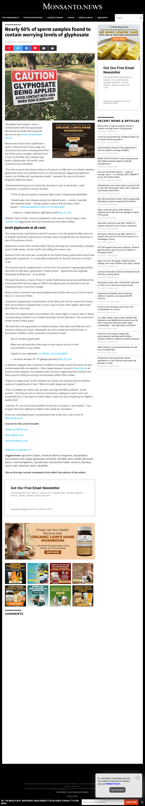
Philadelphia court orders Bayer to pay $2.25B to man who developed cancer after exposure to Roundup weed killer (118, 188)
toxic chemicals (21, 465)
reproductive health (59, 462)
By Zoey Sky (112, 353)
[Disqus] (50, 653)
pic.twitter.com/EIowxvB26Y (53, 353)
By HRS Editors (113, 153)
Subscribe (131, 802)
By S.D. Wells (112, 328)
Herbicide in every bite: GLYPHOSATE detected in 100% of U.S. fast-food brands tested (118, 283)
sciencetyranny (55, 18)
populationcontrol (33, 18)
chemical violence (50, 455)
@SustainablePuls (30, 207)
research (75, 462)
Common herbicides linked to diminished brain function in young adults (119, 273)
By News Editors (113, 142)
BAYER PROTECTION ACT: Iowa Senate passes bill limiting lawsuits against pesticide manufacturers (118, 161)
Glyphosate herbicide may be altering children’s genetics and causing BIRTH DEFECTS (115, 296)
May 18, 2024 (65, 359)
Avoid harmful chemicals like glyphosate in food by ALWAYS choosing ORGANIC (117, 148)
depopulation (80, 455)
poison (71, 18)
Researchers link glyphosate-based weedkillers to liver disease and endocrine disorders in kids (117, 360)
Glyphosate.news (14, 418)
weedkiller (43, 465)
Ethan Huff (27, 42)
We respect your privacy (57, 788)
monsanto (103, 18)
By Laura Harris (113, 229)
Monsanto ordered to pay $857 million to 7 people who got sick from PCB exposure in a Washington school (118, 236)
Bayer (37, 455)
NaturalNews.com (14, 435)
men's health (74, 459)
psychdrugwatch (10, 18)
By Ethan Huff (112, 131)
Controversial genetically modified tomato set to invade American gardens (118, 138)
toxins (33, 465)
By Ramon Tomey (114, 194)
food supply (26, 459)
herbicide (51, 459)
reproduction (41, 462)
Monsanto (88, 459)
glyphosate (39, 459)
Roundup (86, 462)
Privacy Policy (72, 796)
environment (12, 459)
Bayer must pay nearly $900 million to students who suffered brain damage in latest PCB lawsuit (118, 212)
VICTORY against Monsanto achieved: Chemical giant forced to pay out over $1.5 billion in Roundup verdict (118, 250)
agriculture (27, 455)
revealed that (12, 221)
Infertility (62, 459)
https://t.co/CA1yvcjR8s (52, 207)
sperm (8, 465)
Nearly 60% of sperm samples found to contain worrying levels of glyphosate (116, 127)
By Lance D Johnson (115, 180)
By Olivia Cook (113, 266)
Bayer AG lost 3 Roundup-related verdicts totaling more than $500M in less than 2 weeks (119, 262)
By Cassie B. (112, 218)
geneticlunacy (86, 18)
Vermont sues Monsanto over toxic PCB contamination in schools (115, 308)
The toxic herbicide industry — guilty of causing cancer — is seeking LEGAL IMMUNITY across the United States (118, 174)
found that (79, 368)
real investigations (23, 462)
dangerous (66, 455)
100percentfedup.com (16, 429)
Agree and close (117, 790)
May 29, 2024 (65, 212)
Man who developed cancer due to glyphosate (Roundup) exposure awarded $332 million (119, 200)
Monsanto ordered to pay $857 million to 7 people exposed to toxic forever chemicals (117, 224)
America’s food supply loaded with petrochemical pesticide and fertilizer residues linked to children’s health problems (118, 336)
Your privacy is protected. (19, 509)
